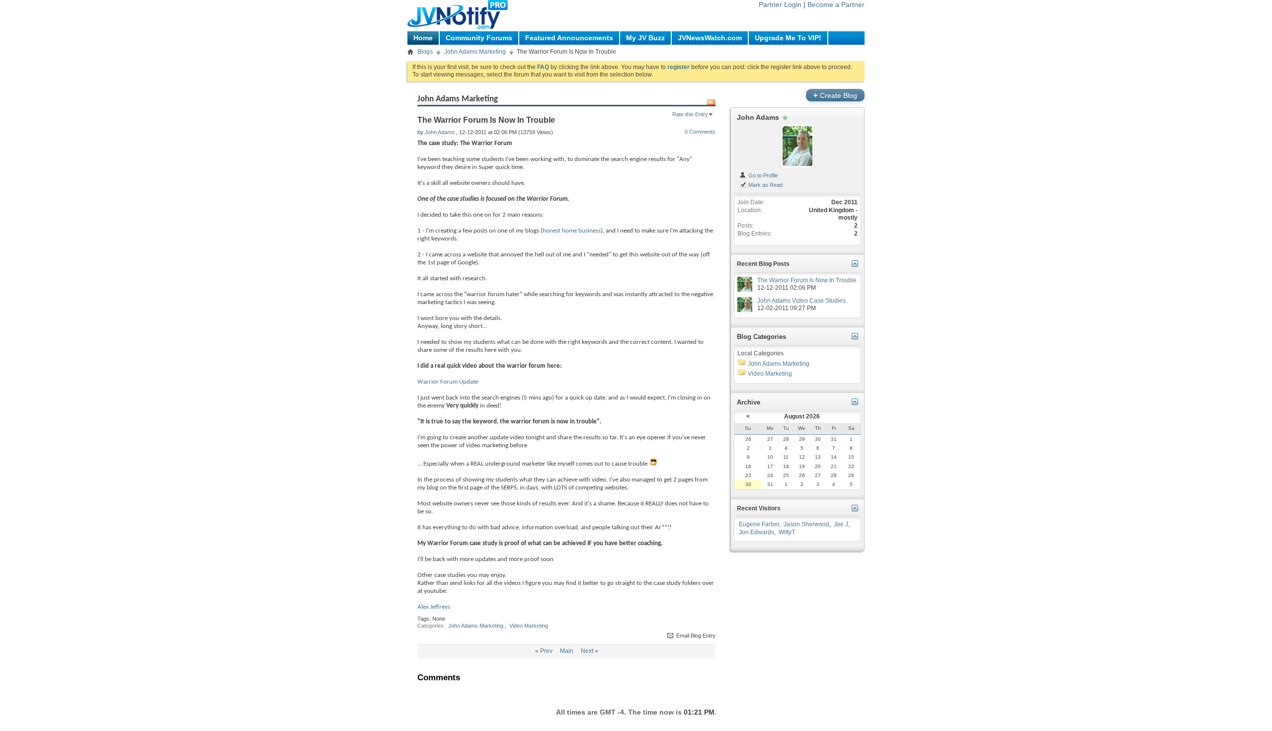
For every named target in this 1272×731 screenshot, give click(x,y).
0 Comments (700, 132)
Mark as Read (765, 185)
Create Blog (835, 95)
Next (587, 651)
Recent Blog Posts (763, 263)
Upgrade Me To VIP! (788, 38)
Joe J (841, 524)
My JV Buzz (645, 38)
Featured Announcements (569, 38)
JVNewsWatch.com (710, 38)
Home (423, 38)
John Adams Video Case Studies (801, 300)
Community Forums (479, 38)
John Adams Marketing (475, 51)
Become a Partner (836, 4)
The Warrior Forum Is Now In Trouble (807, 280)
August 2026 (802, 416)
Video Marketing (528, 626)
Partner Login (780, 4)
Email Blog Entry (695, 636)
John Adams (758, 117)
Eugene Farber (759, 524)
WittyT (787, 532)
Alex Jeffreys (433, 607)
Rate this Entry (690, 114)
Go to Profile (762, 175)
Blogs (425, 51)
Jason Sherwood (806, 524)
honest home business (572, 231)
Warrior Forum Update (447, 382)
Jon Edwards (756, 532)
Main (566, 651)
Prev (546, 651)
